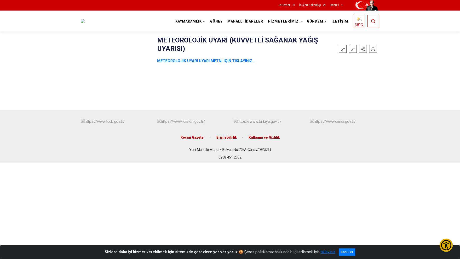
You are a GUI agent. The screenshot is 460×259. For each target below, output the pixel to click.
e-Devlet (284, 5)
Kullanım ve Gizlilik (264, 137)
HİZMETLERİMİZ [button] (283, 21)
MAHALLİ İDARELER (245, 21)
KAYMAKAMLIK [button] (188, 21)
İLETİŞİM (340, 21)
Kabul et (347, 252)
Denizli (334, 5)
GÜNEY (216, 21)
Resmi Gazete (192, 137)
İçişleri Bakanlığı (310, 5)
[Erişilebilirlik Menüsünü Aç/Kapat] (446, 245)
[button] (363, 49)
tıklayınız (328, 252)
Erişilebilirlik (226, 137)
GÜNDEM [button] (315, 21)
